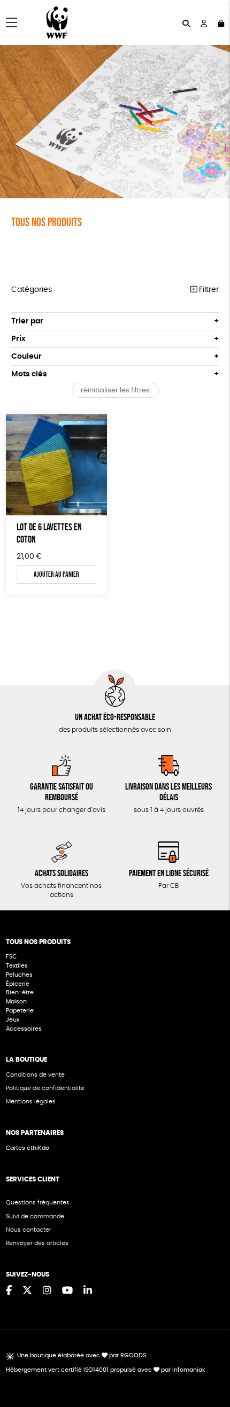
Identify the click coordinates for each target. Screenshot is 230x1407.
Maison (16, 1001)
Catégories (31, 289)
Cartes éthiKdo (27, 1148)
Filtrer (208, 289)
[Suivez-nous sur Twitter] (27, 1291)
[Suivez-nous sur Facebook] (9, 1291)
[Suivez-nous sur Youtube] (67, 1291)
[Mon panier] (221, 22)
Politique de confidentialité (45, 1088)
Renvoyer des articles (37, 1243)
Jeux (12, 1020)
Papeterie (20, 1011)
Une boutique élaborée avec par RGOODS (81, 1355)
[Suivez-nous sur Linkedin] (87, 1291)
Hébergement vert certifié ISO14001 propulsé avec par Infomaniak (105, 1370)
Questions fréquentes (38, 1202)
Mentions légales (31, 1101)
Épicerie (18, 984)
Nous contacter (28, 1230)
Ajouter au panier (56, 574)
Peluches (19, 975)
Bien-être (20, 992)
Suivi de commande (35, 1216)
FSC (11, 957)
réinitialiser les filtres (115, 390)
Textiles (17, 966)
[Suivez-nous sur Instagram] (47, 1291)
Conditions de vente (35, 1075)
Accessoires (24, 1029)
